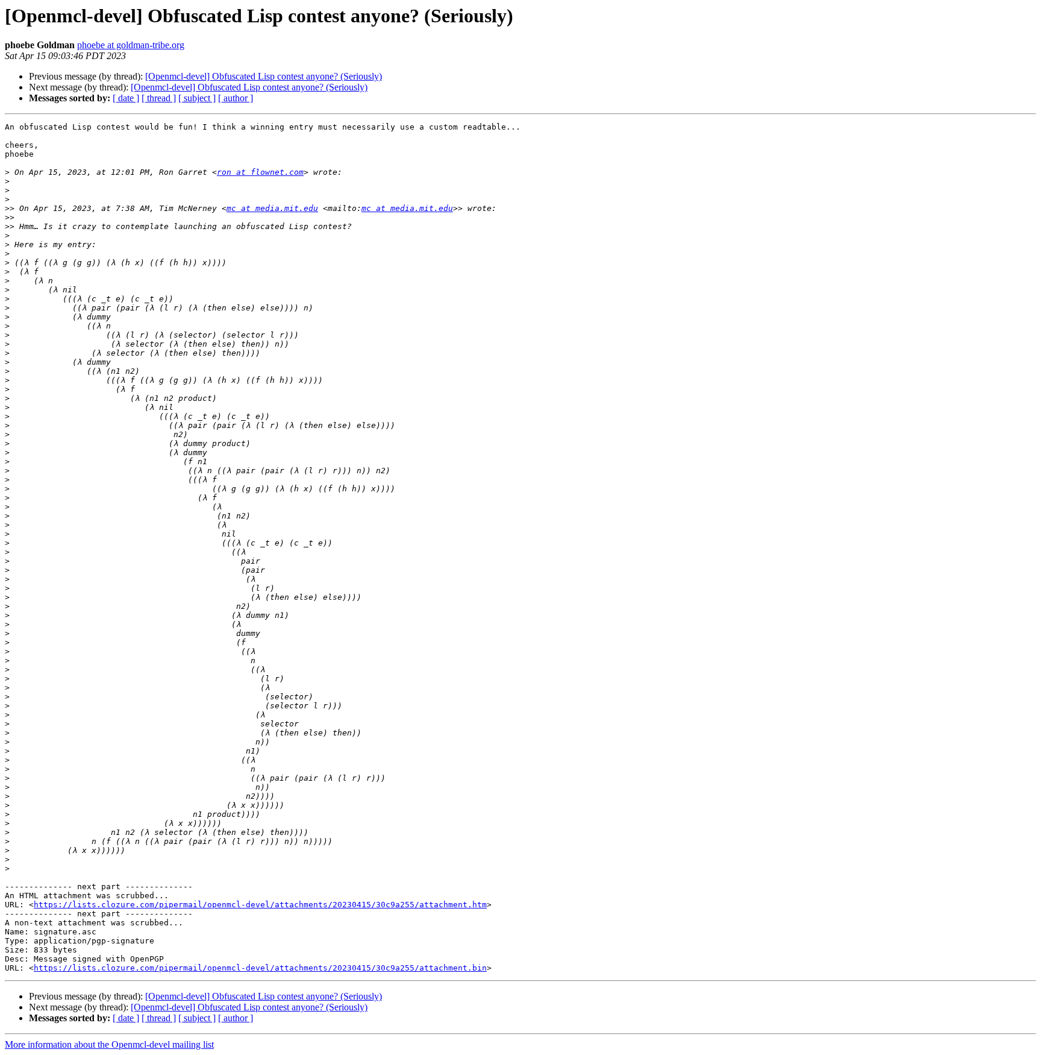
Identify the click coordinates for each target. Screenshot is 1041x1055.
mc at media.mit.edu (272, 208)
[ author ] (235, 98)
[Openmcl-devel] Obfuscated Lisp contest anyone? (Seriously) (263, 76)
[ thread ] (159, 98)
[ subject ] (197, 98)
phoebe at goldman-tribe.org (130, 45)
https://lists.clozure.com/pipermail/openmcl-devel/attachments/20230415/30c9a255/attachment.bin (260, 967)
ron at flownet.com (260, 172)
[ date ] (126, 98)
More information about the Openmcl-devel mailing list (109, 1044)
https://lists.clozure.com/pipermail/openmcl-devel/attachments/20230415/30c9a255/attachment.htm (260, 904)
